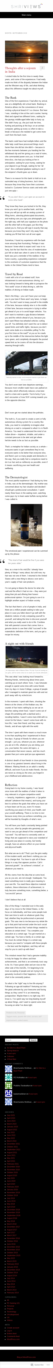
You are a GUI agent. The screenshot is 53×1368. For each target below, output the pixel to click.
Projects (10, 1309)
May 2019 (11, 1204)
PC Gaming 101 (13, 1303)
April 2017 (11, 1233)
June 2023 (11, 1121)
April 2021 (11, 1161)
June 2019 (11, 1201)
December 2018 (13, 1210)
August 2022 (12, 1130)
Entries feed (11, 1334)
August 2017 (12, 1230)
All (15, 1013)
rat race (35, 1017)
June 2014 (11, 1281)
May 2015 (11, 1258)
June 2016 (11, 1244)
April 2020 (11, 1184)
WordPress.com (13, 1339)
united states (23, 1020)
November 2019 (13, 1193)
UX (8, 1317)
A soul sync (11, 1053)
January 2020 (12, 1190)
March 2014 (11, 1290)
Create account (13, 1328)
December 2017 (13, 1227)
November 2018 (13, 1212)
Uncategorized (13, 1315)
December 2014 (13, 1270)
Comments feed (13, 1336)
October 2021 (12, 1147)
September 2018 (13, 1215)
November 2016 (13, 1238)
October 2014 (12, 1273)
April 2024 (11, 1118)
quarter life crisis (24, 1017)
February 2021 (13, 1164)
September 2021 (13, 1150)
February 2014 (13, 1293)
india (15, 1017)
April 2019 (11, 1207)
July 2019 (11, 1198)
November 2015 (13, 1250)
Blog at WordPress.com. (26, 1357)
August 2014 (12, 1276)
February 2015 (13, 1264)
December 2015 (13, 1247)
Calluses (10, 1056)
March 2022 (11, 1141)
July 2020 (11, 1178)
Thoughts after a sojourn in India (20, 70)
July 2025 (11, 1115)
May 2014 (11, 1284)
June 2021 (11, 1155)
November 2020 (13, 1170)
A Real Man (11, 1059)
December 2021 (13, 1144)
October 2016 (12, 1241)
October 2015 (12, 1253)
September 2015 (13, 1255)
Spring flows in (13, 1051)
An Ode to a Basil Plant (16, 1048)
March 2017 (11, 1235)
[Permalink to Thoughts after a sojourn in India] (26, 52)
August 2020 (12, 1175)
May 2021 (11, 1158)
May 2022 (11, 1138)
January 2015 (12, 1267)
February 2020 (13, 1187)
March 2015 (11, 1261)
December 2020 (13, 1167)
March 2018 (11, 1224)
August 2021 (12, 1153)
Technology (11, 1312)
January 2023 (12, 1127)
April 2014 (11, 1287)
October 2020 (12, 1172)
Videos (10, 1320)
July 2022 (11, 1132)
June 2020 (11, 1181)
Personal (20, 1013)
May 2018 (11, 1221)
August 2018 (12, 1218)
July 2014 (11, 1278)
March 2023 (11, 1124)
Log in (9, 1331)
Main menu (26, 15)
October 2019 (12, 1195)
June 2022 (11, 1135)
